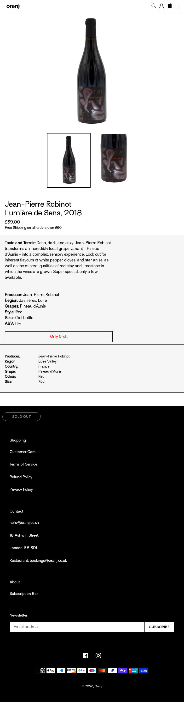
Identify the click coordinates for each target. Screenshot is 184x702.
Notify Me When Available (157, 418)
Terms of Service (23, 464)
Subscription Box (24, 594)
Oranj (98, 686)
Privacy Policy (21, 489)
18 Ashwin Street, (24, 535)
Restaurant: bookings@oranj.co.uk (38, 560)
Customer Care (22, 452)
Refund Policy (21, 477)
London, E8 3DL (24, 548)
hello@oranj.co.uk (24, 522)
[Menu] (177, 6)
